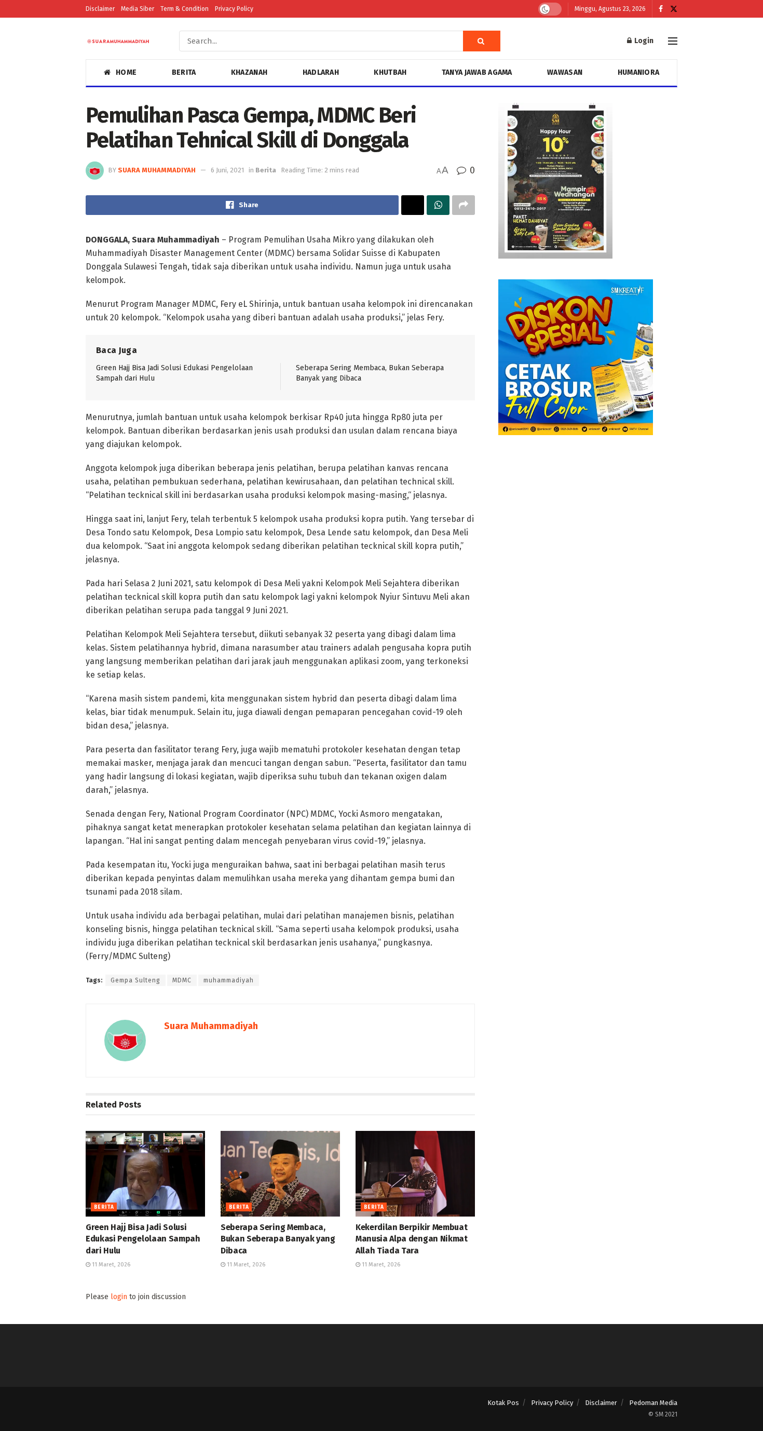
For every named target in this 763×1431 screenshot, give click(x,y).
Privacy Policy (234, 8)
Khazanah (249, 72)
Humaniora (639, 72)
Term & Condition (184, 8)
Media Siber (137, 8)
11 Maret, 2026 (110, 1264)
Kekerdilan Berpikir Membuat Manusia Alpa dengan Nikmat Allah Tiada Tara (412, 1239)
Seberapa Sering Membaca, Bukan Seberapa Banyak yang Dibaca (278, 1239)
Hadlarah (321, 72)
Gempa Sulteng (135, 980)
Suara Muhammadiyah (157, 170)
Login (643, 40)
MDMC (182, 980)
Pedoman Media (653, 1403)
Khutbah (390, 72)
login (119, 1296)
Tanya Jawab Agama (477, 72)
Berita (184, 72)
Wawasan (564, 72)
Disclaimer (100, 8)
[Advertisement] (587, 528)
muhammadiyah (228, 980)
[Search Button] (481, 41)
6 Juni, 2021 (227, 170)
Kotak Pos (503, 1403)
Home (126, 72)
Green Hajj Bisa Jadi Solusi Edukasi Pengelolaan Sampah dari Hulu (143, 1239)
